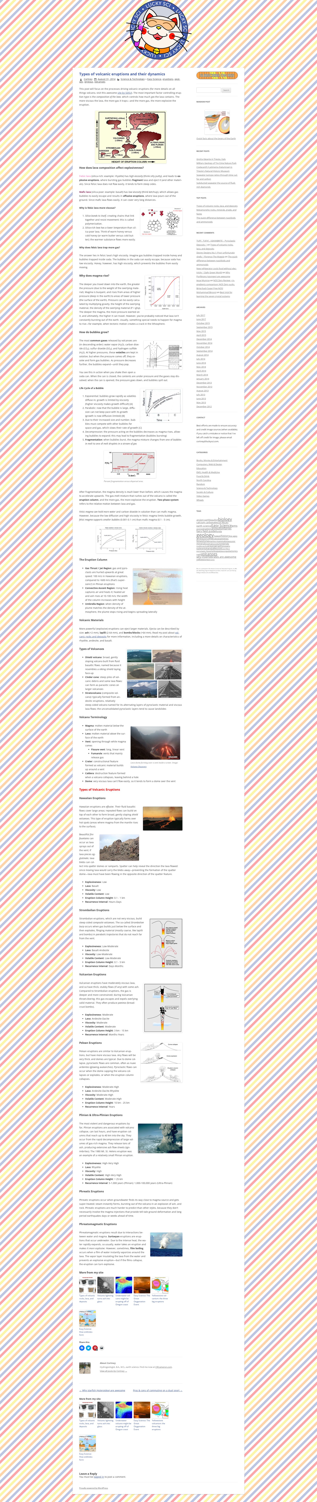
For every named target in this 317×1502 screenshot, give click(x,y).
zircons (211, 559)
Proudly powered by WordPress (93, 1488)
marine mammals (217, 541)
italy (220, 538)
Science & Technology (133, 79)
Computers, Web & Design (209, 464)
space (219, 551)
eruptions (168, 79)
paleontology (203, 548)
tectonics (233, 551)
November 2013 (204, 386)
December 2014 (204, 339)
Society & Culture (204, 492)
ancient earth (203, 519)
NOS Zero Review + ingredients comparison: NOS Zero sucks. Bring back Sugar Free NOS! (215, 284)
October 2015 (203, 323)
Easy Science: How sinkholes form (85, 1332)
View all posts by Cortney (113, 1370)
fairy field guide (205, 531)
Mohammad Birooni (206, 292)
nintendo (224, 543)
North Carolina (203, 480)
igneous (88, 81)
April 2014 (201, 370)
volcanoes (99, 81)
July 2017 (200, 315)
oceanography (215, 546)
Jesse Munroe (203, 280)
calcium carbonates (207, 522)
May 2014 (201, 366)
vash (198, 554)
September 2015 (204, 327)
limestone (202, 541)
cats (226, 522)
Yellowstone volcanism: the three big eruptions (160, 1298)
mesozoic (230, 541)
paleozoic (217, 548)
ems (234, 526)
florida (218, 531)
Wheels (200, 500)
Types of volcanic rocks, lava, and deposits (87, 1298)
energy (199, 529)
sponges (225, 551)
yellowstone (202, 559)
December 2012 (204, 406)
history (225, 536)
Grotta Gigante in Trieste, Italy (211, 159)
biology (225, 519)
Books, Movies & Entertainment (212, 460)
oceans (226, 546)
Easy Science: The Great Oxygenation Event (142, 1300)
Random (200, 484)
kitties (226, 538)
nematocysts (212, 543)
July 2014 (200, 358)
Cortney (88, 79)
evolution (218, 528)
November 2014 (204, 343)
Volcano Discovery (139, 766)
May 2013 (201, 402)
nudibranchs (201, 546)
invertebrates (211, 538)
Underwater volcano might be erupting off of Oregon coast (123, 1300)
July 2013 (200, 394)
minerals (201, 543)
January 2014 (202, 378)
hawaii (217, 536)
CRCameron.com (163, 1367)
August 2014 (202, 354)
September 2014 (204, 350)
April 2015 (201, 335)
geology (205, 535)
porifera (226, 549)
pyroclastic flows (203, 551)
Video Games (202, 496)
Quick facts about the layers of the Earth (216, 138)
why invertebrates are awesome (216, 557)
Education (201, 468)
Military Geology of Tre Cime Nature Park (216, 163)
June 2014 (201, 362)
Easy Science (154, 79)
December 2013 (204, 382)
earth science (203, 525)
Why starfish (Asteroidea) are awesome (102, 1390)
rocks (213, 551)
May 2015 (201, 331)
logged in (99, 1476)
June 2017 (201, 319)
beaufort (214, 519)
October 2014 (203, 347)
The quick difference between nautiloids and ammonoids (216, 260)
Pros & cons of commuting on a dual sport (157, 1390)
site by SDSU (124, 92)
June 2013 (201, 398)
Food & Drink (202, 476)
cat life (221, 522)
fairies (227, 528)
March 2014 (202, 374)
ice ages (233, 536)
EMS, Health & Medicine (208, 472)
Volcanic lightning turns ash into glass (105, 1298)
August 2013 (202, 390)
